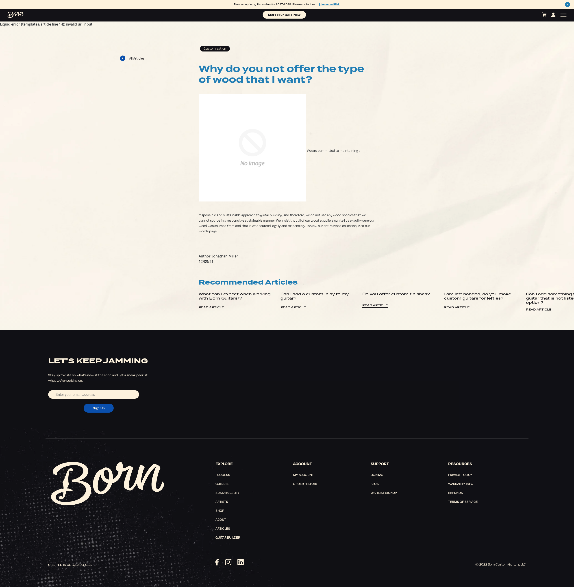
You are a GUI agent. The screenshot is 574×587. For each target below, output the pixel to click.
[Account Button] (553, 15)
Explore (224, 463)
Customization (215, 48)
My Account (303, 474)
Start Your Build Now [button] (284, 15)
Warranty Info (460, 483)
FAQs (375, 483)
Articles (222, 528)
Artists (221, 501)
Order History (305, 483)
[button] (567, 4)
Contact (378, 474)
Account (302, 463)
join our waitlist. (329, 4)
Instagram (228, 562)
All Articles (136, 58)
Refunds (455, 492)
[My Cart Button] (544, 14)
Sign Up (99, 408)
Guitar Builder (227, 537)
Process (222, 474)
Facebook (217, 562)
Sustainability (227, 492)
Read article (211, 307)
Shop (219, 510)
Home (10, 14)
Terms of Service (463, 501)
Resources (460, 463)
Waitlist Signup (384, 492)
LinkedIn (240, 562)
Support (380, 463)
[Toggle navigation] (563, 15)
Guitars (221, 483)
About (220, 519)
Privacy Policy (460, 474)
